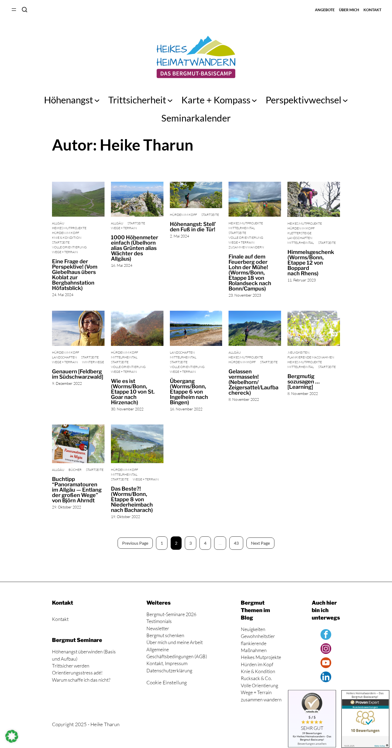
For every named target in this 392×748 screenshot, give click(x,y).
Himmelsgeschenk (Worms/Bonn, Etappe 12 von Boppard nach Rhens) (310, 262)
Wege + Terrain (65, 252)
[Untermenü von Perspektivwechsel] (345, 100)
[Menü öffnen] (14, 9)
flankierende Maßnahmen (310, 357)
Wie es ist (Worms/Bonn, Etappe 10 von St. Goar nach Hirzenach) (133, 391)
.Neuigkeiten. (298, 352)
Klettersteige (299, 233)
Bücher (75, 470)
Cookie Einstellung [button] (166, 682)
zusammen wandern (246, 247)
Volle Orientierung (69, 247)
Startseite (61, 242)
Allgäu (58, 223)
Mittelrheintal (242, 228)
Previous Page (135, 542)
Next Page (260, 542)
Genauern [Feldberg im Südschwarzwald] (77, 374)
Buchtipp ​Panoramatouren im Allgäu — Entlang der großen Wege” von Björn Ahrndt (77, 489)
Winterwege (93, 362)
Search (24, 9)
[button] (11, 736)
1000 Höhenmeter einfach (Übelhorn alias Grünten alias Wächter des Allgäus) (134, 248)
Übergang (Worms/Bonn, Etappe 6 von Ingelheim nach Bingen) (189, 391)
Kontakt (60, 619)
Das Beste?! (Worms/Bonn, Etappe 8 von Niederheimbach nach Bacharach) (132, 499)
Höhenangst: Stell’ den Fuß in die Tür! (193, 226)
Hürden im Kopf (65, 233)
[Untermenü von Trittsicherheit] (170, 100)
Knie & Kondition (66, 238)
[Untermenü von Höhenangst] (97, 100)
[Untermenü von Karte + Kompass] (254, 100)
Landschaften (299, 238)
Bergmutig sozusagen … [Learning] (303, 382)
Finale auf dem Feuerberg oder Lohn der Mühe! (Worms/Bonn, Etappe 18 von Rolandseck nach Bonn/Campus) (250, 272)
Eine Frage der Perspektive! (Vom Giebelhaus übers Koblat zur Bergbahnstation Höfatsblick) (74, 275)
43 (236, 542)
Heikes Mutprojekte (69, 228)
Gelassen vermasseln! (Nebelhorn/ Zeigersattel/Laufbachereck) (253, 382)
